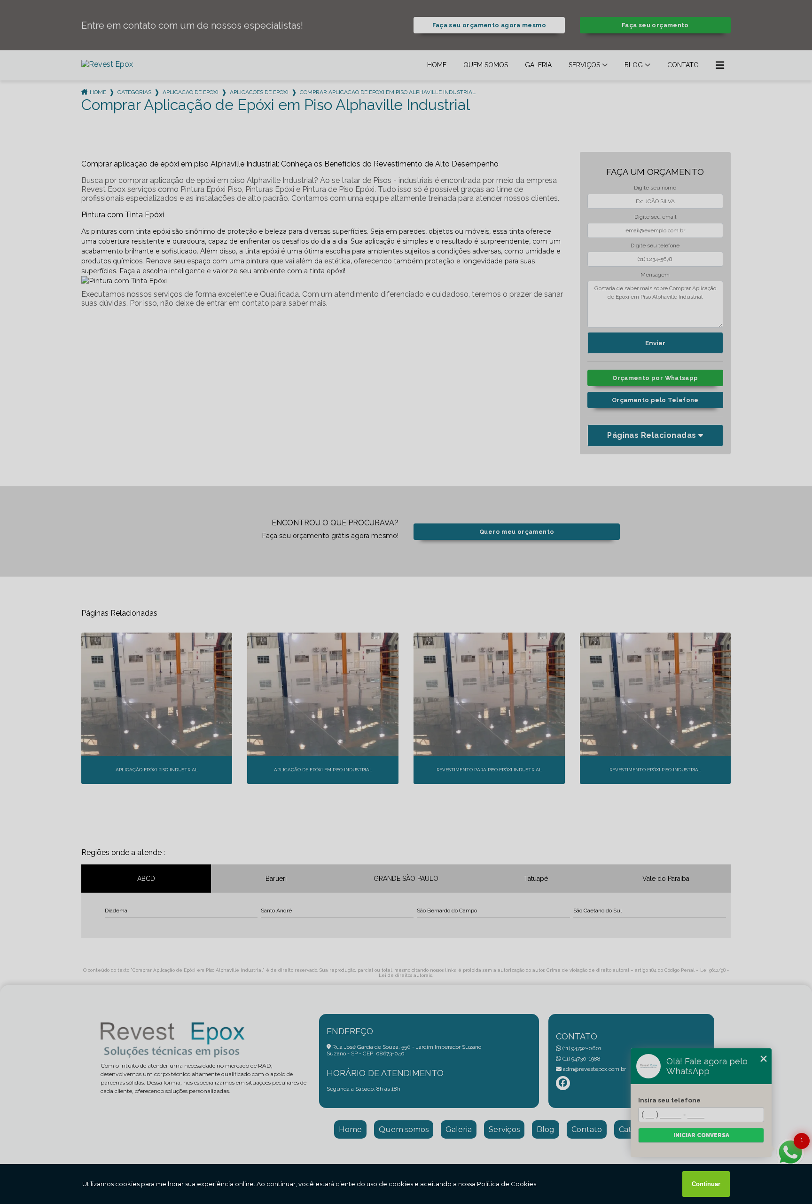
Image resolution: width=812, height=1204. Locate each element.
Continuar (706, 1184)
